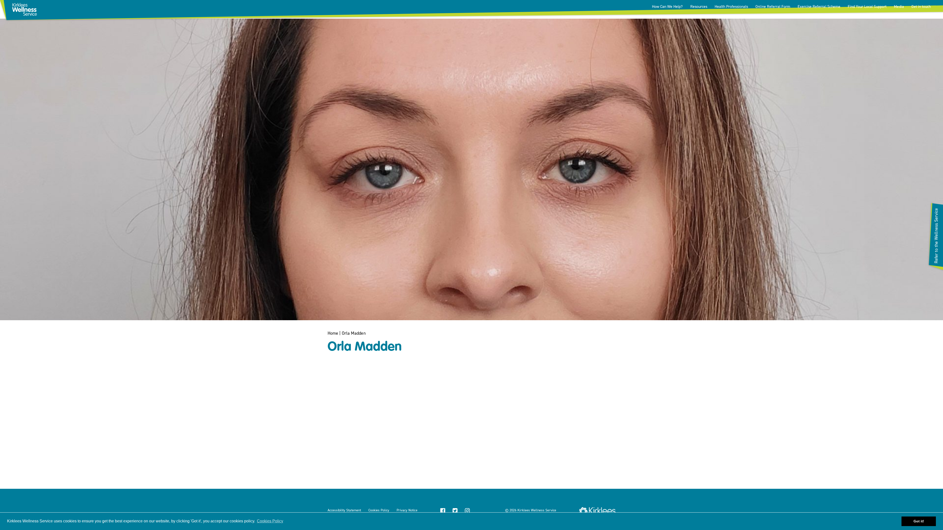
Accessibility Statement (344, 510)
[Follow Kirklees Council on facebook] (442, 511)
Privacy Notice (407, 510)
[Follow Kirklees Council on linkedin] (479, 511)
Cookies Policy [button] (270, 521)
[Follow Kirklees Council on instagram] (467, 511)
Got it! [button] (919, 521)
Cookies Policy (378, 510)
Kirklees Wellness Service (536, 510)
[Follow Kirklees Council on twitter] (455, 511)
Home (333, 333)
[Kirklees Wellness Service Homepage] (597, 509)
